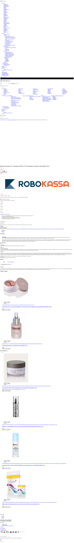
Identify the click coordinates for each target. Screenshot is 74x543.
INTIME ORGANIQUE (7, 23)
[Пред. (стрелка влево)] (0, 542)
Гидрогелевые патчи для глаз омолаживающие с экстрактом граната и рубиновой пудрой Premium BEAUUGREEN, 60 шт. (26, 306)
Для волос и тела (6, 46)
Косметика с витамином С (8, 56)
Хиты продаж (61, 95)
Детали (3, 231)
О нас (3, 68)
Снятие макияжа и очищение (15, 102)
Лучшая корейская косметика (25, 424)
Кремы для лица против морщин (16, 424)
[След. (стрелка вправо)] (1, 542)
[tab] (38, 230)
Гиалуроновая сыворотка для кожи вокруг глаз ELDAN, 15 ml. (14, 345)
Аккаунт (3, 70)
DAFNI (5, 13)
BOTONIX (5, 89)
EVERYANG (5, 20)
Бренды (3, 3)
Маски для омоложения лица (37, 463)
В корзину (2, 226)
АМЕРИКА (54, 97)
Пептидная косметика (45, 97)
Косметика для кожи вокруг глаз (7, 343)
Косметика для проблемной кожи (9, 55)
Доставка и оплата (4, 109)
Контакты (3, 67)
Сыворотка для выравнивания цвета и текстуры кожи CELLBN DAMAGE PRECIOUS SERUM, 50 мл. (22, 426)
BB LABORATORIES (6, 6)
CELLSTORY (5, 11)
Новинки (5, 62)
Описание (3, 230)
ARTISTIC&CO (6, 5)
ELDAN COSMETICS (6, 17)
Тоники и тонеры (7, 44)
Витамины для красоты (7, 34)
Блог (2, 518)
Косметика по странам (7, 57)
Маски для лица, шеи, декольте (9, 36)
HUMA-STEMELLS (6, 22)
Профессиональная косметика (46, 96)
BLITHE (64, 88)
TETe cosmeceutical (35, 94)
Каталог (3, 33)
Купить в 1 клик (3, 221)
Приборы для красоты (25, 95)
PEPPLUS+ (34, 93)
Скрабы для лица (7, 42)
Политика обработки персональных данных (7, 525)
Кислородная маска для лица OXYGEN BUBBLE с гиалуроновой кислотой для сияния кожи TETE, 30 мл (23, 465)
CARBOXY (5, 10)
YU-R (4, 32)
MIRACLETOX (6, 26)
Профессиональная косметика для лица (13, 119)
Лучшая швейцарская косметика (16, 343)
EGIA (4, 16)
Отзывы (5, 69)
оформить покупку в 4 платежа (4, 214)
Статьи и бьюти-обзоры (5, 63)
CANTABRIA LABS (6, 9)
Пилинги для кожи (7, 43)
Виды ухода (5, 51)
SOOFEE (5, 31)
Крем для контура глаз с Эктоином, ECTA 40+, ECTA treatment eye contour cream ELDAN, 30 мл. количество (16, 224)
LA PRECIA (34, 92)
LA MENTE (5, 24)
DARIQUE (49, 90)
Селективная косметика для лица (37, 343)
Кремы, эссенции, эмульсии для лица (10, 37)
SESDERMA (5, 30)
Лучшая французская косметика (6, 502)
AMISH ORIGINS (6, 4)
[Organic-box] (3, 1)
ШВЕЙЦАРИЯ (7, 60)
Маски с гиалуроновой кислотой (52, 463)
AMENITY (5, 88)
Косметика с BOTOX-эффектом (9, 53)
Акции (3, 517)
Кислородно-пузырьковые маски (61, 463)
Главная (1, 119)
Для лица (11, 95)
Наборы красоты (13, 96)
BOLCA (5, 8)
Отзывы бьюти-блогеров (7, 64)
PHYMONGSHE (6, 29)
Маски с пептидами (44, 463)
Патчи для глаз (7, 40)
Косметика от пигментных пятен (9, 54)
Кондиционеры (7, 49)
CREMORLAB (5, 12)
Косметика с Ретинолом (46, 100)
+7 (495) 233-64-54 (2, 528)
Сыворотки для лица (54, 424)
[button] (3, 227)
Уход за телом (7, 50)
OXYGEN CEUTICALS (21, 93)
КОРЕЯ (6, 58)
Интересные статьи (6, 65)
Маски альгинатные (54, 502)
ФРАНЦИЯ (6, 61)
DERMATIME (64, 90)
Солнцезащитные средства (8, 41)
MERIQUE (5, 25)
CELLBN (64, 89)
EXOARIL (5, 19)
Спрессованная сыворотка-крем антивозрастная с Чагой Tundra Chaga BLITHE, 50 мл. (19, 387)
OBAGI (5, 27)
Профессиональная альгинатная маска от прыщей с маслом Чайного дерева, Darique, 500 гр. (21, 503)
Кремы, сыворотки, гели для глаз (9, 39)
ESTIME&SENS (6, 18)
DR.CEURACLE (6, 15)
